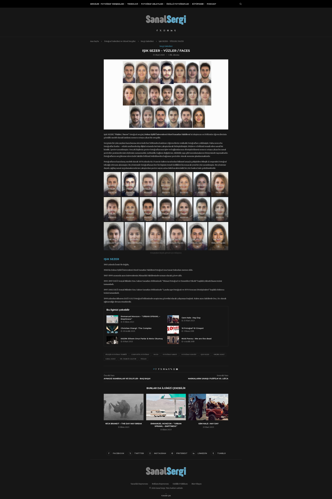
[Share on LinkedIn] (166, 369)
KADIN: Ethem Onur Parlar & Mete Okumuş (142, 338)
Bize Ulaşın (197, 484)
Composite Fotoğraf (140, 354)
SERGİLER (94, 4)
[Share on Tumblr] (168, 369)
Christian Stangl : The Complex (136, 328)
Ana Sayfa (94, 41)
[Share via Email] (177, 369)
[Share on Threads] (174, 369)
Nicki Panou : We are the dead (196, 338)
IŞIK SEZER (111, 259)
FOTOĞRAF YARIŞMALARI (112, 4)
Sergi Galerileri (147, 41)
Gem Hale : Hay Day (191, 318)
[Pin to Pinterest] (164, 369)
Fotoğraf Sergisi (188, 354)
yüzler (143, 359)
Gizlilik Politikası (180, 484)
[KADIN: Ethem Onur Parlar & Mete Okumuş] (112, 340)
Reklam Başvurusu (160, 484)
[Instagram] (164, 30)
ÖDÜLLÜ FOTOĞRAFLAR (177, 4)
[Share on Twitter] (161, 369)
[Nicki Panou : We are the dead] (173, 340)
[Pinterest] (168, 30)
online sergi (219, 354)
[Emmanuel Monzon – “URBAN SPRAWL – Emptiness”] (112, 319)
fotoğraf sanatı (170, 354)
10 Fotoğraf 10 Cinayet (193, 328)
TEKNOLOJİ (132, 4)
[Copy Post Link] (171, 369)
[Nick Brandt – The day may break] (124, 407)
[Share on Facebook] (158, 369)
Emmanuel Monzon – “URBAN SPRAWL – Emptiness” (166, 424)
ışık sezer (205, 354)
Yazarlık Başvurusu (139, 484)
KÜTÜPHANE (198, 4)
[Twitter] (160, 30)
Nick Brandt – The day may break (123, 423)
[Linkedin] (171, 30)
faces (156, 354)
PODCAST (211, 4)
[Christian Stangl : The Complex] (112, 330)
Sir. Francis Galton (128, 359)
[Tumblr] (174, 30)
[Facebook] (157, 30)
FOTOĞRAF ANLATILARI (152, 4)
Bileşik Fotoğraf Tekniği (116, 354)
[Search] (240, 4)
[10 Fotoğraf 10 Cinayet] (173, 330)
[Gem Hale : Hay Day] (173, 319)
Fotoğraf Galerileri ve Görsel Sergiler (120, 41)
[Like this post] (156, 369)
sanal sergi (110, 359)
